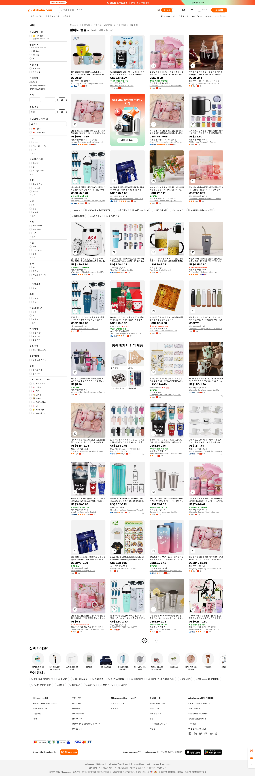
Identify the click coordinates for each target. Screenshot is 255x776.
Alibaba (73, 25)
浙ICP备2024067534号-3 (195, 772)
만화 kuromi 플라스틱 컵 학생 (208, 679)
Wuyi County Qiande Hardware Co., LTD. (87, 272)
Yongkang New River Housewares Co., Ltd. (88, 392)
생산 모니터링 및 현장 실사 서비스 (86, 724)
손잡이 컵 (91, 685)
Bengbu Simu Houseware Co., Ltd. (163, 512)
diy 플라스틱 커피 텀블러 (43, 685)
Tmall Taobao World (114, 764)
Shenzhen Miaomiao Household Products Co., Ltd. (88, 451)
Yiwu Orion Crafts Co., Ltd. (160, 270)
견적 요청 (115, 708)
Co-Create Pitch (40, 708)
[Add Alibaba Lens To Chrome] (69, 752)
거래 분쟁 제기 (156, 713)
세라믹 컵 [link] (134, 25)
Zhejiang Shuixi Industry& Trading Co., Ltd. (88, 201)
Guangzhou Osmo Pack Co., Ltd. (123, 568)
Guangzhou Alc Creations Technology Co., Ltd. (167, 86)
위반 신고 (153, 729)
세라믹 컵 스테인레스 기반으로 (202, 210)
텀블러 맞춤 (99, 679)
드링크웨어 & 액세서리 (103, 25)
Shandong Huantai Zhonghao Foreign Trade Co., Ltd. (88, 83)
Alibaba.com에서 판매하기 (199, 703)
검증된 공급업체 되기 (197, 718)
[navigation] (48, 333)
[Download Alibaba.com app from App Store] (193, 752)
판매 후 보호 (77, 718)
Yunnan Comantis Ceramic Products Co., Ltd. (206, 451)
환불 (151, 718)
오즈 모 (61, 685)
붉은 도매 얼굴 (161, 210)
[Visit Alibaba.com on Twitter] (200, 733)
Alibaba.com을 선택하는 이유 (45, 703)
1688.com (100, 764)
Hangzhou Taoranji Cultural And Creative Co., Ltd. (206, 329)
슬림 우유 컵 (96, 216)
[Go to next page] (155, 640)
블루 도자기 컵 (114, 216)
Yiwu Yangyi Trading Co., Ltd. (121, 270)
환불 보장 (76, 708)
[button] (158, 10)
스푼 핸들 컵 (122, 210)
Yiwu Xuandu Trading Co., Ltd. (83, 571)
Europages (166, 764)
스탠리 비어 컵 (108, 685)
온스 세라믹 (186, 679)
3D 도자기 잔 (138, 679)
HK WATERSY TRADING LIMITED (84, 329)
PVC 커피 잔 (178, 210)
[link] (251, 750)
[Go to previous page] (139, 640)
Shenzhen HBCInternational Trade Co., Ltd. (127, 199)
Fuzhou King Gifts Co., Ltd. (121, 451)
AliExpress (89, 764)
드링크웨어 (121, 25)
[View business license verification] (151, 772)
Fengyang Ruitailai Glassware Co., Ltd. (204, 83)
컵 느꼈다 (64, 679)
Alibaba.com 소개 (40, 698)
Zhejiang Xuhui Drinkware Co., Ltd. (203, 272)
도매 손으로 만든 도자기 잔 (43, 679)
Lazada (127, 764)
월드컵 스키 (76, 685)
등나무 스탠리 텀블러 (118, 679)
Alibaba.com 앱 (152, 752)
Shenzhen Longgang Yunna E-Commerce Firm (167, 453)
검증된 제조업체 (117, 703)
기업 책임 (37, 713)
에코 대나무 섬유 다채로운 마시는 (163, 679)
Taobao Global (138, 764)
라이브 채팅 (154, 708)
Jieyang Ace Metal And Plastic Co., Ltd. (87, 142)
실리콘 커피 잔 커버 (142, 210)
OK (62, 100)
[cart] (192, 10)
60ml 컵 (77, 210)
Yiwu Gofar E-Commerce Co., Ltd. (163, 331)
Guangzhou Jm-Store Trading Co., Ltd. (165, 395)
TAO (148, 764)
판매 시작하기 (194, 708)
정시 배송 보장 (78, 713)
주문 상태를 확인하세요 (198, 713)
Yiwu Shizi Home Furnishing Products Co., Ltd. (167, 571)
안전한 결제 (77, 703)
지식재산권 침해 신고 (158, 724)
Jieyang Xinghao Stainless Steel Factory (166, 142)
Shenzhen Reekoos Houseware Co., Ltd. (126, 510)
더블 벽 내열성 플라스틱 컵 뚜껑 (99, 210)
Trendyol (155, 764)
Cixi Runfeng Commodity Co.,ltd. (202, 142)
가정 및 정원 (85, 25)
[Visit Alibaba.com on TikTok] (216, 733)
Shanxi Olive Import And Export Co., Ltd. (166, 201)
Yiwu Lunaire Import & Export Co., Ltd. (125, 333)
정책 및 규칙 (77, 729)
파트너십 (192, 724)
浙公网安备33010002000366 (170, 772)
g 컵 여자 (124, 685)
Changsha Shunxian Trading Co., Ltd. (204, 512)
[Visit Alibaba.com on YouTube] (211, 733)
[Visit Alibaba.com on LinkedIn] (195, 733)
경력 (35, 718)
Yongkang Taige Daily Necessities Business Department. (206, 568)
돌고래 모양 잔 (79, 216)
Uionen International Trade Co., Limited (205, 199)
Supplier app (129, 752)
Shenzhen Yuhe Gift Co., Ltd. (121, 86)
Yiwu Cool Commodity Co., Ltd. (83, 512)
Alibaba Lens (47, 752)
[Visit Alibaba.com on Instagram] (205, 733)
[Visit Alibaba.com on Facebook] (190, 733)
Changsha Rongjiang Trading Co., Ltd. (204, 390)
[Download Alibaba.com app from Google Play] (213, 752)
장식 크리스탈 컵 (81, 679)
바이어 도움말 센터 (157, 703)
